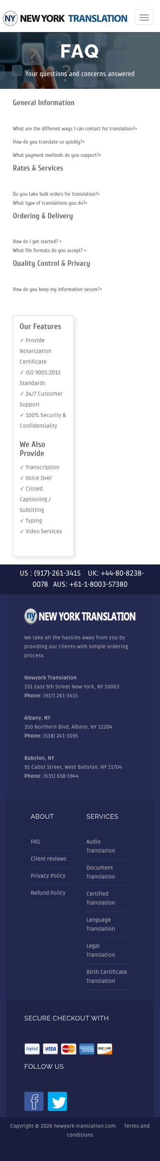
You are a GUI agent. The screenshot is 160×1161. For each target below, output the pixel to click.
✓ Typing (31, 520)
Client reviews (49, 858)
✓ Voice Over (36, 478)
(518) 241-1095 (61, 736)
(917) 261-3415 (61, 696)
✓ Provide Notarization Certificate (36, 351)
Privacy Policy (48, 876)
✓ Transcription (39, 467)
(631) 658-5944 (61, 776)
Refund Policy (48, 893)
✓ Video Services (41, 531)
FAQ (35, 841)
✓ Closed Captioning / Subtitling (35, 499)
